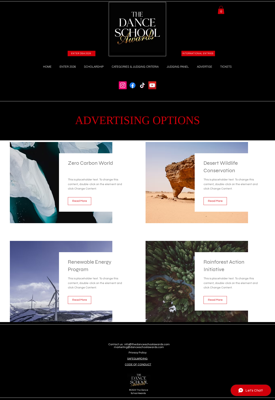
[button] (221, 10)
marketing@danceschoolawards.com (139, 347)
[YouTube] (152, 85)
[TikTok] (142, 85)
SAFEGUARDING (137, 358)
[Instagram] (123, 85)
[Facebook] (132, 85)
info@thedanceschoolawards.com (147, 344)
